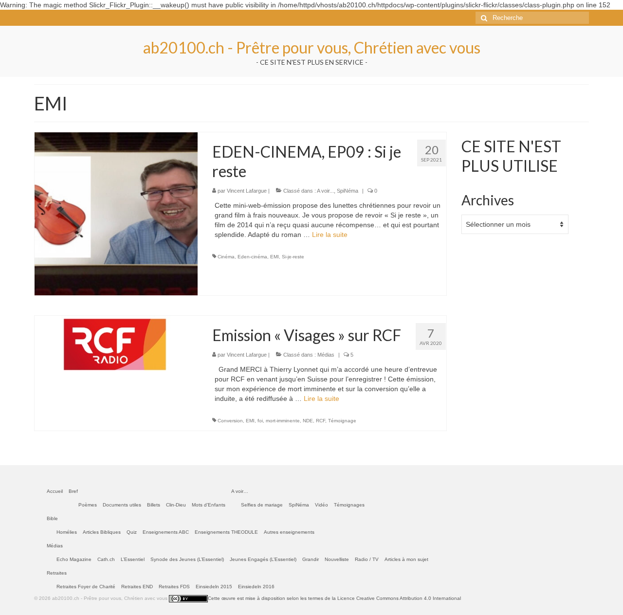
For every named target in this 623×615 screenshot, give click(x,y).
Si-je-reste (293, 256)
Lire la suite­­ (330, 234)
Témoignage (342, 420)
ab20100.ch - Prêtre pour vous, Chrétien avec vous (311, 47)
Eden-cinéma (252, 256)
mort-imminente (283, 420)
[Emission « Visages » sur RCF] (116, 344)
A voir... (325, 191)
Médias (325, 355)
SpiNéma (347, 191)
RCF (320, 420)
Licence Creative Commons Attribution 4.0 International (399, 598)
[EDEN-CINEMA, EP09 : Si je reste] (116, 213)
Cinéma (226, 256)
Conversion (230, 420)
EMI (274, 256)
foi (260, 420)
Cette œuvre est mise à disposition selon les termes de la (272, 598)
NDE (308, 420)
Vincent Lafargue (247, 191)
